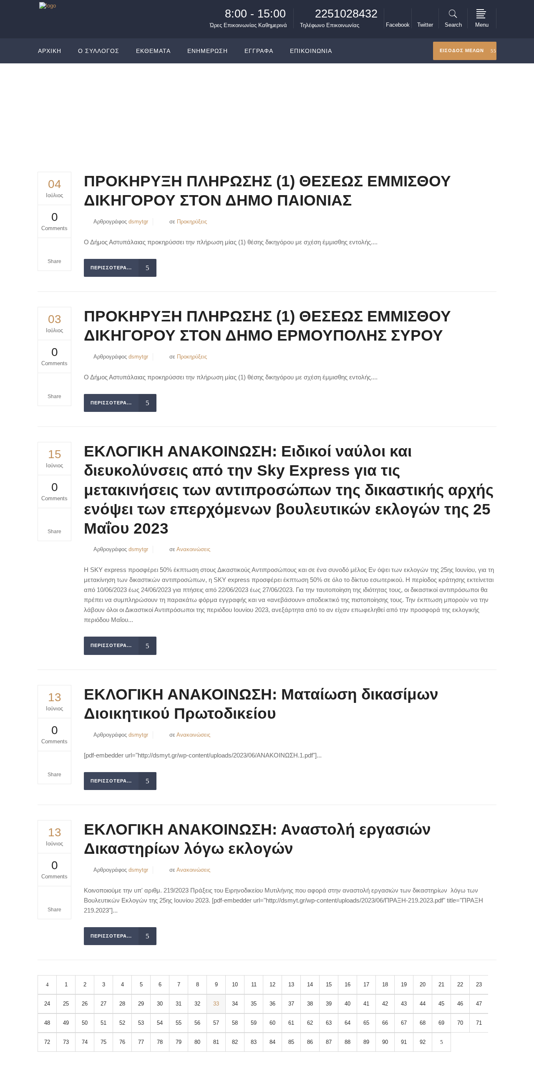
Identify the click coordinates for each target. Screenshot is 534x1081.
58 (235, 1023)
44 (423, 1004)
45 (441, 1004)
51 (103, 1023)
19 (404, 984)
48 (47, 1023)
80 (197, 1042)
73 (66, 1042)
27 (103, 1004)
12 (272, 984)
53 (141, 1023)
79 (178, 1042)
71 (479, 1023)
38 (310, 1004)
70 (460, 1023)
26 (85, 1004)
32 (197, 1004)
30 (160, 1004)
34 (235, 1004)
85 (291, 1042)
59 (254, 1023)
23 (479, 984)
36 (272, 1004)
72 (47, 1042)
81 (216, 1042)
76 (122, 1042)
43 (404, 1004)
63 (329, 1023)
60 (272, 1023)
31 (178, 1004)
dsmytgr (138, 221)
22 (460, 984)
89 (366, 1042)
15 (329, 984)
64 (347, 1023)
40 (347, 1004)
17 (366, 984)
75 (103, 1042)
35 (254, 1004)
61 (291, 1023)
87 (329, 1042)
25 (66, 1004)
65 (366, 1023)
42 (385, 1004)
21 (441, 984)
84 (272, 1042)
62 (310, 1023)
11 (254, 984)
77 (141, 1042)
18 (385, 984)
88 (347, 1042)
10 (235, 984)
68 (423, 1023)
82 (235, 1042)
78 (160, 1042)
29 (141, 1004)
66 (385, 1023)
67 (404, 1023)
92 (423, 1042)
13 (291, 984)
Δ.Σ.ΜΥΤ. (420, 105)
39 (329, 1004)
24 (47, 1004)
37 (291, 1004)
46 (460, 1004)
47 (479, 1004)
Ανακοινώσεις (193, 549)
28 (122, 1004)
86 (310, 1042)
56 (197, 1023)
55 (178, 1023)
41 (366, 1004)
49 (66, 1023)
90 (385, 1042)
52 (122, 1023)
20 (423, 984)
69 (441, 1023)
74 (85, 1042)
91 (404, 1042)
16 (347, 984)
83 (254, 1042)
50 (85, 1023)
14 (310, 984)
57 (216, 1023)
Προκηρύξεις (192, 221)
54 (160, 1023)
